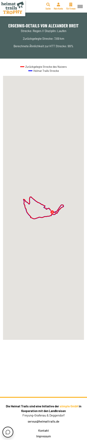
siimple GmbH (69, 406)
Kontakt (43, 430)
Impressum (43, 436)
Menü (80, 6)
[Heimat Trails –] (12, 8)
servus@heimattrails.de (43, 421)
